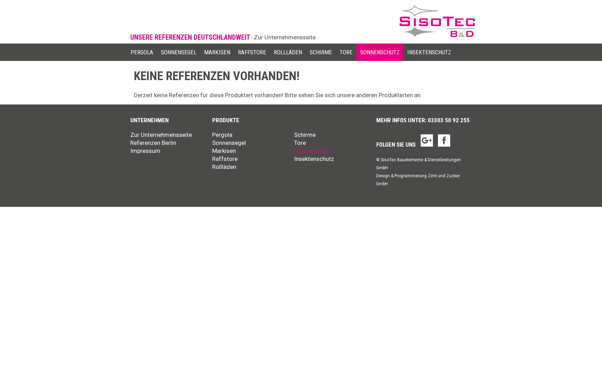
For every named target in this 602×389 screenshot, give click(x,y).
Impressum (145, 150)
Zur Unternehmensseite (285, 37)
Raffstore (252, 52)
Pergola (142, 52)
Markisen (217, 52)
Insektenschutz (429, 52)
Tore (346, 52)
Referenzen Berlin (153, 142)
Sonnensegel (178, 52)
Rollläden (288, 52)
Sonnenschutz (380, 52)
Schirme (321, 52)
